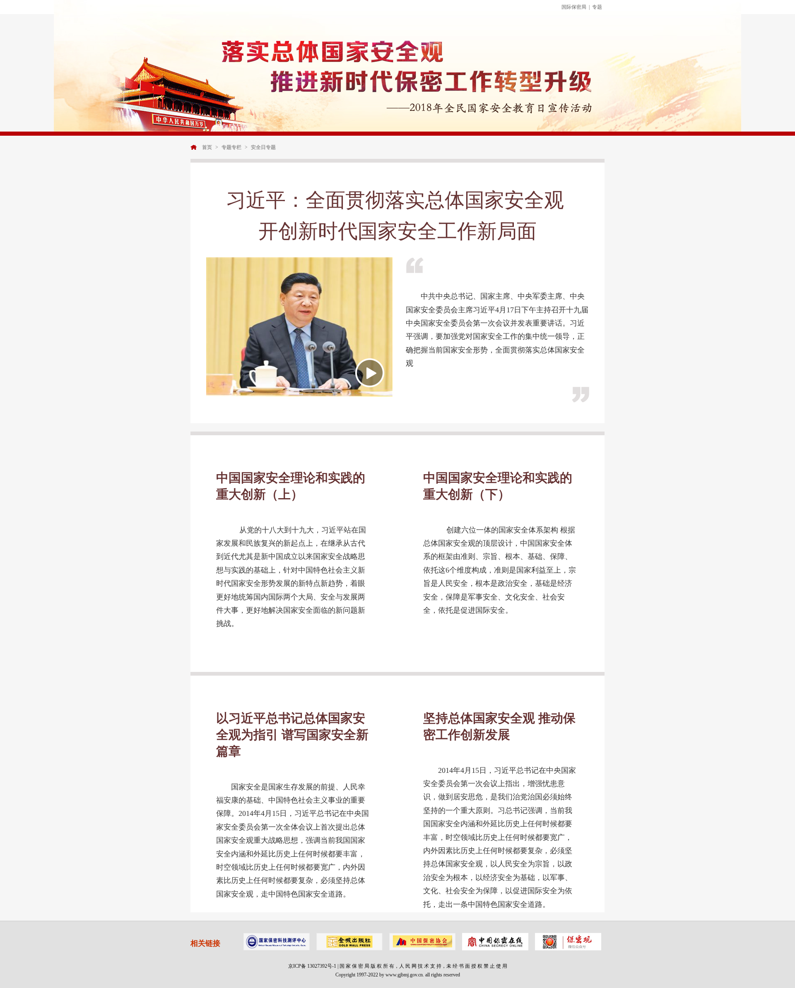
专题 (597, 7)
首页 (207, 147)
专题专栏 (231, 147)
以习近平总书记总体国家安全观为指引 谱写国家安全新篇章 (292, 734)
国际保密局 (573, 7)
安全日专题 (263, 147)
